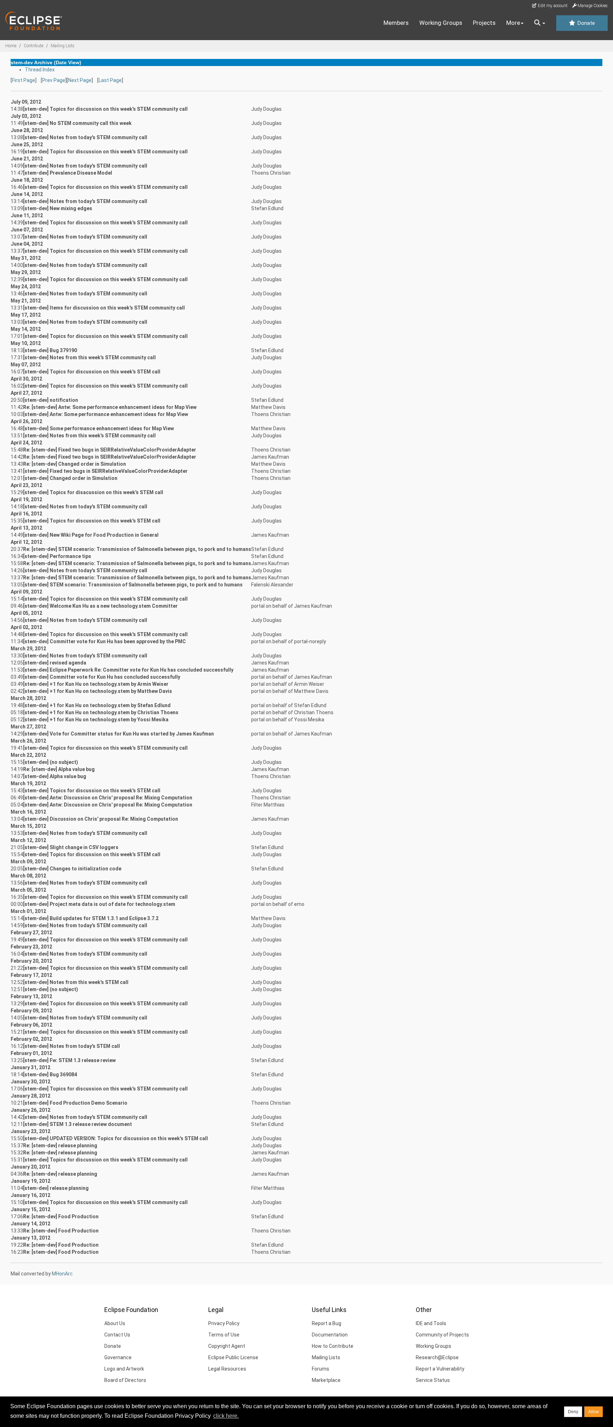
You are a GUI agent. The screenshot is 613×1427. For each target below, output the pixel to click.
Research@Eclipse (437, 1357)
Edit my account (552, 5)
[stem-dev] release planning (56, 1188)
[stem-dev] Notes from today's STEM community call (85, 137)
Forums (320, 1369)
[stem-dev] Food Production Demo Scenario (75, 1103)
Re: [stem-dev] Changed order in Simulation (74, 464)
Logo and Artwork (124, 1369)
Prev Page (53, 80)
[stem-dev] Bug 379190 (50, 350)
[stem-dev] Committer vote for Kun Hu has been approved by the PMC (104, 641)
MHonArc (62, 1273)
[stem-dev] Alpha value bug (54, 776)
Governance (118, 1357)
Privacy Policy (223, 1323)
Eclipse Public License (233, 1357)
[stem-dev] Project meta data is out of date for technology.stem (99, 904)
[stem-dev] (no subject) (50, 762)
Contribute (33, 45)
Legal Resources (227, 1369)
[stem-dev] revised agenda (54, 663)
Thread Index (40, 69)
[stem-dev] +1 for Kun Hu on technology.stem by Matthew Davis (97, 691)
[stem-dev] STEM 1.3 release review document (77, 1124)
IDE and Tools (431, 1323)
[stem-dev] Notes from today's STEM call (71, 1046)
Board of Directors (125, 1380)
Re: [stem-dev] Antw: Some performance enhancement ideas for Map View (110, 407)
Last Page (110, 80)
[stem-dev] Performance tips (57, 556)
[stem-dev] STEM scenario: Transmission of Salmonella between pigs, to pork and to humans (133, 584)
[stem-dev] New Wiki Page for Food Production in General (91, 535)
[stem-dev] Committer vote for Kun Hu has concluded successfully (101, 677)
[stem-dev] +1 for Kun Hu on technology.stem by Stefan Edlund (97, 705)
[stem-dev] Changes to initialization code (72, 868)
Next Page (80, 80)
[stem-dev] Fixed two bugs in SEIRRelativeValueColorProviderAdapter (105, 471)
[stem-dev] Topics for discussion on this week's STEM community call (105, 109)
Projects (484, 22)
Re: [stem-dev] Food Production (61, 1216)
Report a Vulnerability (440, 1369)
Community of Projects (442, 1335)
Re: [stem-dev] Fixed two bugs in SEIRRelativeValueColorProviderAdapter (109, 450)
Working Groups (440, 22)
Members (396, 22)
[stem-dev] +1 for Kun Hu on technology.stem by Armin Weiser (96, 684)
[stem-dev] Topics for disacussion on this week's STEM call (93, 492)
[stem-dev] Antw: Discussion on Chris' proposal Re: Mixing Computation (107, 797)
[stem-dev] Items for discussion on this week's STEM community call (104, 308)
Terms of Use (223, 1335)
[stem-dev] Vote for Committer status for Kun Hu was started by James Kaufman (118, 734)
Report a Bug (326, 1323)
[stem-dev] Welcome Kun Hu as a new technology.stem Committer (100, 606)
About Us (114, 1323)
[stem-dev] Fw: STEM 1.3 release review (69, 1060)
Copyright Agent (226, 1346)
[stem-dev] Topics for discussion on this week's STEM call (91, 371)
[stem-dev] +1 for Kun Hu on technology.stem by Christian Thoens (100, 712)
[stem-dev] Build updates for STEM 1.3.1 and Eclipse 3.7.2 (91, 918)
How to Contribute (332, 1346)
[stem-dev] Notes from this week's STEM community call (89, 357)
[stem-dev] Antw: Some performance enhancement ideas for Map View (105, 414)
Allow (593, 1411)
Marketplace (326, 1380)
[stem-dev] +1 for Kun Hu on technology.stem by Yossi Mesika (96, 719)
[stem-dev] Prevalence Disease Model (67, 173)
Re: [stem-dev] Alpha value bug (59, 769)
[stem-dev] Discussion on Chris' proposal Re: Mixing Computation (100, 819)
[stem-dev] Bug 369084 (50, 1074)
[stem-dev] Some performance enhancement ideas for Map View (98, 428)
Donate (585, 23)
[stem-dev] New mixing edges (57, 208)
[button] (539, 23)
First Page (23, 80)
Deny (573, 1411)
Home (10, 45)
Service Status (433, 1380)
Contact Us (117, 1335)
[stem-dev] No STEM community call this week (77, 123)
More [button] (513, 22)
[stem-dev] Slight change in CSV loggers (70, 847)
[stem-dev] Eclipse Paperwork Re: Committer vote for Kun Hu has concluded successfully (128, 670)
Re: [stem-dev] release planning (60, 1145)
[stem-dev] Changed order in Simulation (70, 478)
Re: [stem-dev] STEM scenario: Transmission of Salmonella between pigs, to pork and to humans (137, 549)
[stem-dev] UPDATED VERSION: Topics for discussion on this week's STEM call (115, 1138)
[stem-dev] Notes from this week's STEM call (75, 982)
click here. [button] (226, 1416)
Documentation (330, 1335)
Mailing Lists (62, 45)
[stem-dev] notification (50, 400)
